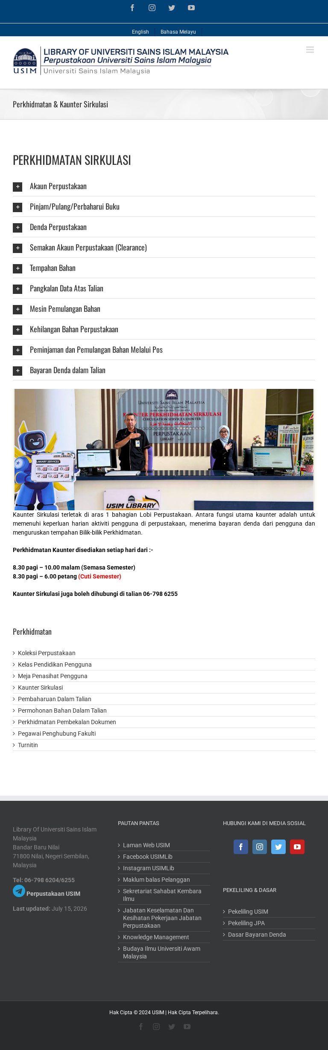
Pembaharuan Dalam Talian (54, 699)
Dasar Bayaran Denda (257, 934)
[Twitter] (278, 847)
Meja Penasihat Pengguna (53, 676)
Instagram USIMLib (148, 868)
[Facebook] (241, 847)
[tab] (164, 186)
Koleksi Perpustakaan (47, 653)
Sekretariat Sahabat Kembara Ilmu (162, 895)
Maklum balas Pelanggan (156, 879)
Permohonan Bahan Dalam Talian (62, 710)
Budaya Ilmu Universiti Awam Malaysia (161, 952)
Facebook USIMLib (148, 856)
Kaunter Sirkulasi (40, 687)
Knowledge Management (156, 937)
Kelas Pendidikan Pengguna (55, 664)
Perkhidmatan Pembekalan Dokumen (67, 722)
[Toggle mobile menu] (310, 49)
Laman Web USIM (146, 845)
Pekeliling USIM (248, 911)
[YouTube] (297, 847)
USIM (158, 1012)
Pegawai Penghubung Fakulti (57, 733)
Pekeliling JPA (246, 923)
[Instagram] (259, 847)
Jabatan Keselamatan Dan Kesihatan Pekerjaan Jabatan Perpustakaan (162, 918)
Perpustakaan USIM (53, 893)
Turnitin (28, 745)
